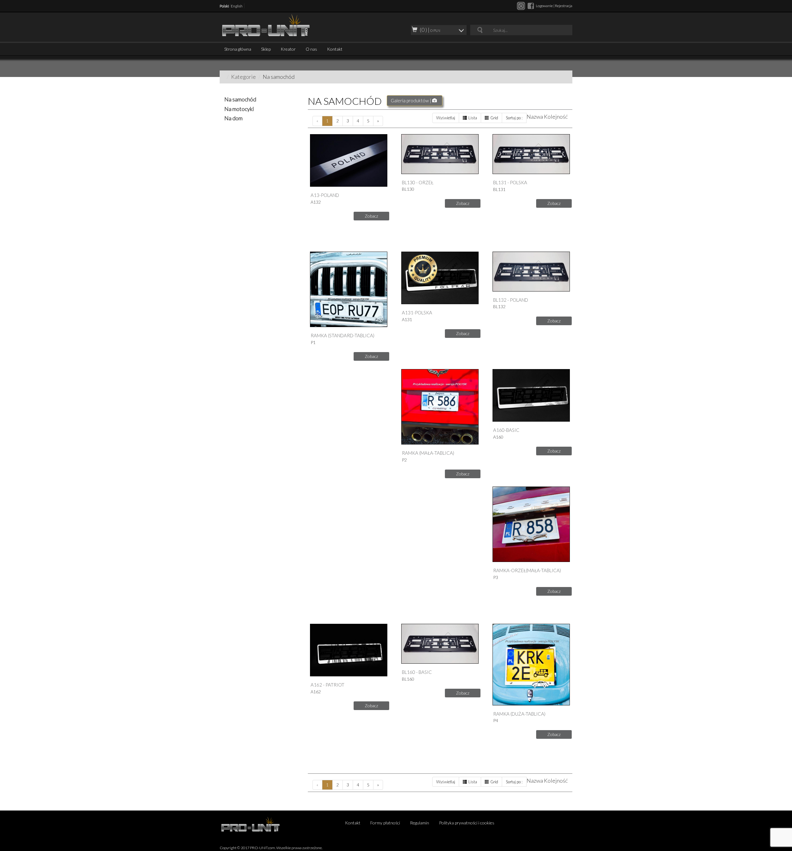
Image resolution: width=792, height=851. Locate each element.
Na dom (233, 118)
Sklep (266, 49)
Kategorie (243, 76)
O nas (311, 49)
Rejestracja (563, 5)
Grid (494, 117)
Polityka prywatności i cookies (466, 822)
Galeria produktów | (411, 100)
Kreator (288, 49)
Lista (472, 117)
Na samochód (240, 99)
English (237, 6)
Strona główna (237, 49)
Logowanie (544, 5)
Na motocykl (239, 108)
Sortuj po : (514, 117)
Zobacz (371, 216)
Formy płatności (385, 822)
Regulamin (419, 822)
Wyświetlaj (445, 117)
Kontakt (334, 49)
